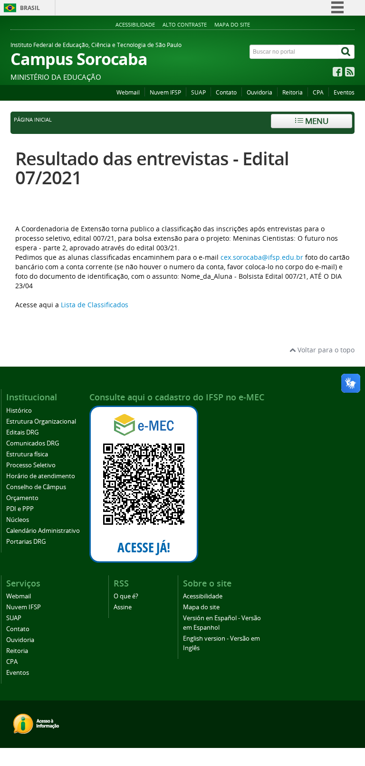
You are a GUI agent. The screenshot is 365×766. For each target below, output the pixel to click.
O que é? (126, 596)
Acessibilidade (135, 24)
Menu (315, 120)
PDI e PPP (20, 509)
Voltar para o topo (325, 349)
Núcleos (17, 520)
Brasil (30, 8)
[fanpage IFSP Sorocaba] (337, 73)
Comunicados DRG (32, 443)
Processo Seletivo (31, 465)
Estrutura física (27, 454)
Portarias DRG (26, 542)
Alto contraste (185, 24)
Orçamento (22, 498)
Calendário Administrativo (43, 531)
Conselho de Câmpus (36, 487)
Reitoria (292, 92)
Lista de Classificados (94, 304)
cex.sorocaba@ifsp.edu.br (262, 257)
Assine (123, 607)
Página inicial (33, 119)
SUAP (198, 92)
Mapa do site (232, 24)
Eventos (344, 92)
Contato (226, 92)
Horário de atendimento (40, 476)
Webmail (128, 92)
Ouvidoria (259, 92)
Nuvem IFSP (165, 92)
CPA (318, 92)
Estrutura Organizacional (41, 421)
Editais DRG (22, 432)
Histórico (19, 411)
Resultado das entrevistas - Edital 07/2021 (152, 167)
